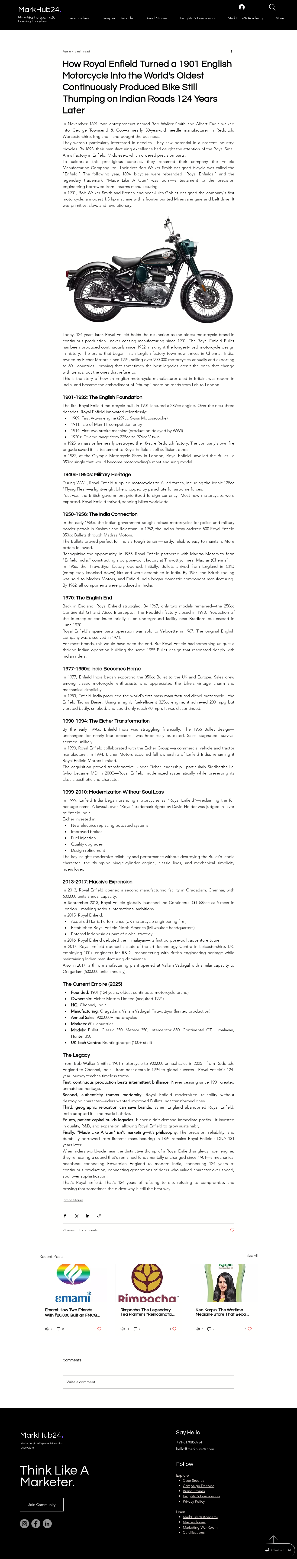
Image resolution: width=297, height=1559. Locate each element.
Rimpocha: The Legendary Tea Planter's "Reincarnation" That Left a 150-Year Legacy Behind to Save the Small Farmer (148, 1312)
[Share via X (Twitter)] (76, 1216)
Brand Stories (73, 1200)
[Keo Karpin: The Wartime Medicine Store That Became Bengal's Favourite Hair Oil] (224, 1283)
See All (252, 1256)
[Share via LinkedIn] (87, 1216)
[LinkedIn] (47, 1523)
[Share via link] (99, 1216)
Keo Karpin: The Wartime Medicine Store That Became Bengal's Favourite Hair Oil (224, 1312)
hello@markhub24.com (195, 1449)
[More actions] (231, 51)
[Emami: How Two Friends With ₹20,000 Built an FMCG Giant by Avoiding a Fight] (73, 1283)
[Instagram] (24, 1523)
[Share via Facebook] (65, 1216)
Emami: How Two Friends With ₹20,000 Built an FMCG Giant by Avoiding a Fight (71, 1313)
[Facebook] (35, 1523)
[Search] (272, 7)
